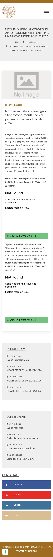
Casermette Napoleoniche (21, 448)
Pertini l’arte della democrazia (22, 438)
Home (18, 42)
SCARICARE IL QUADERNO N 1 (21, 320)
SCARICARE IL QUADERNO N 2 (21, 236)
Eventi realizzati (15, 428)
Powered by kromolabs (27, 551)
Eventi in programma (18, 360)
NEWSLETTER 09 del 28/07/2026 (24, 370)
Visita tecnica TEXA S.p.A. (20, 459)
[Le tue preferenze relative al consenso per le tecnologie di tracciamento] (5, 552)
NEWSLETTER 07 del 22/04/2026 (24, 391)
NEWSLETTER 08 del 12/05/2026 (24, 380)
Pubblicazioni (32, 42)
